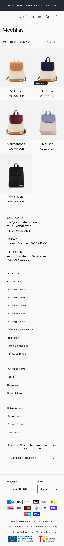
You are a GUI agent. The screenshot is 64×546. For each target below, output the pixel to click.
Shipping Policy (16, 408)
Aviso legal (54, 527)
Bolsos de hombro (17, 297)
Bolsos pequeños (17, 305)
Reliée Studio (24, 521)
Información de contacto (22, 532)
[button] (7, 17)
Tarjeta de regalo (16, 353)
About (10, 376)
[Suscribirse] (53, 458)
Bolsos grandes (16, 321)
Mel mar (47, 91)
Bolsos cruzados (16, 289)
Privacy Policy (15, 424)
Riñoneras (13, 337)
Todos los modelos (17, 345)
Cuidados (12, 385)
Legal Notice (14, 432)
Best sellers (14, 281)
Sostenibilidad (15, 393)
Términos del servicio (46, 532)
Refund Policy (15, 416)
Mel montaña (16, 144)
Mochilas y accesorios (20, 329)
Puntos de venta (16, 368)
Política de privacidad (43, 521)
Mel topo (16, 91)
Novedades (13, 273)
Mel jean (48, 144)
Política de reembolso (36, 527)
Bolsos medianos (17, 313)
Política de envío (16, 527)
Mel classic (16, 196)
